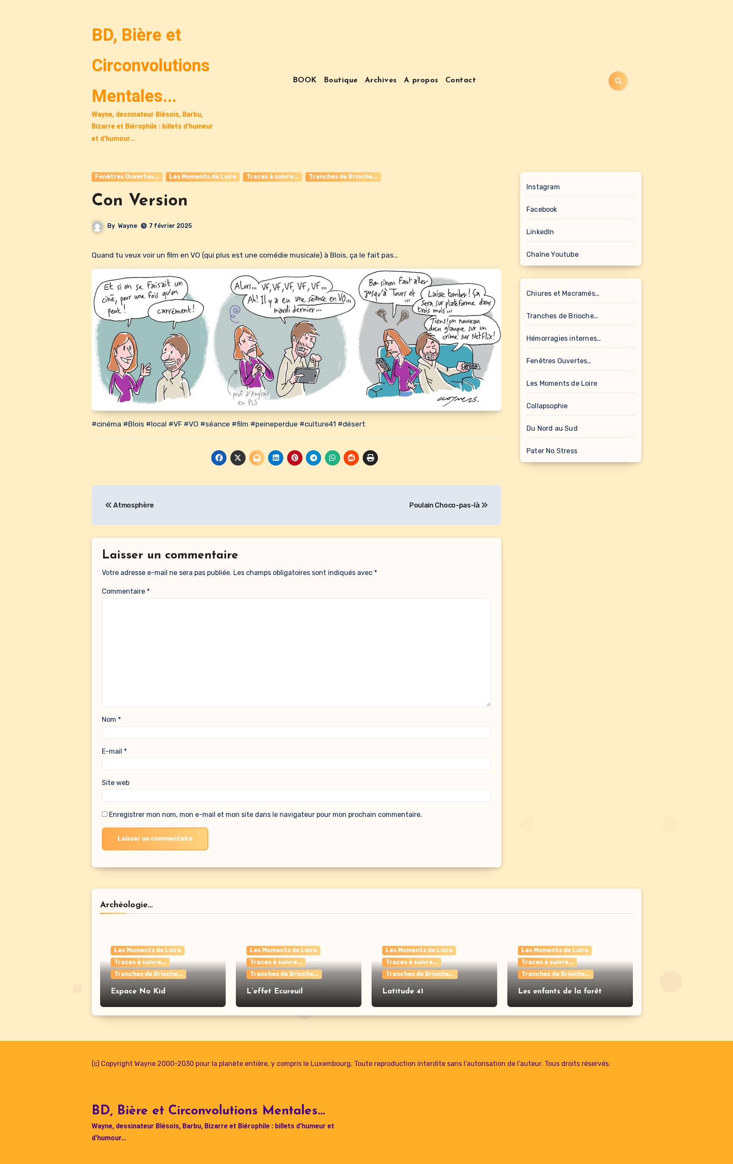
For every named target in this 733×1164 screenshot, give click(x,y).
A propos (421, 80)
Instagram (543, 187)
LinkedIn (540, 232)
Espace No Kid (138, 992)
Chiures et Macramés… (562, 293)
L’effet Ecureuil (274, 992)
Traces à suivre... (272, 176)
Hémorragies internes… (563, 338)
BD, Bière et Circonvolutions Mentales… (208, 1111)
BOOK (305, 80)
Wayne (127, 226)
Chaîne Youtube (552, 254)
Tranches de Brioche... (343, 176)
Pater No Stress (551, 451)
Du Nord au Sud (552, 428)
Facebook (541, 209)
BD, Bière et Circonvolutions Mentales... (151, 65)
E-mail (114, 751)
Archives (381, 80)
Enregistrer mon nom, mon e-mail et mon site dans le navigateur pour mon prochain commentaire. (265, 815)
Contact (460, 80)
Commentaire (126, 591)
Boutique (341, 80)
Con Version (140, 201)
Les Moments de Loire (202, 176)
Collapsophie (547, 406)
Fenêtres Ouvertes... (127, 176)
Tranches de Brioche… (562, 316)
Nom (111, 719)
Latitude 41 (402, 992)
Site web (115, 783)
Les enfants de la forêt (560, 992)
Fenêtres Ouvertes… (559, 361)
